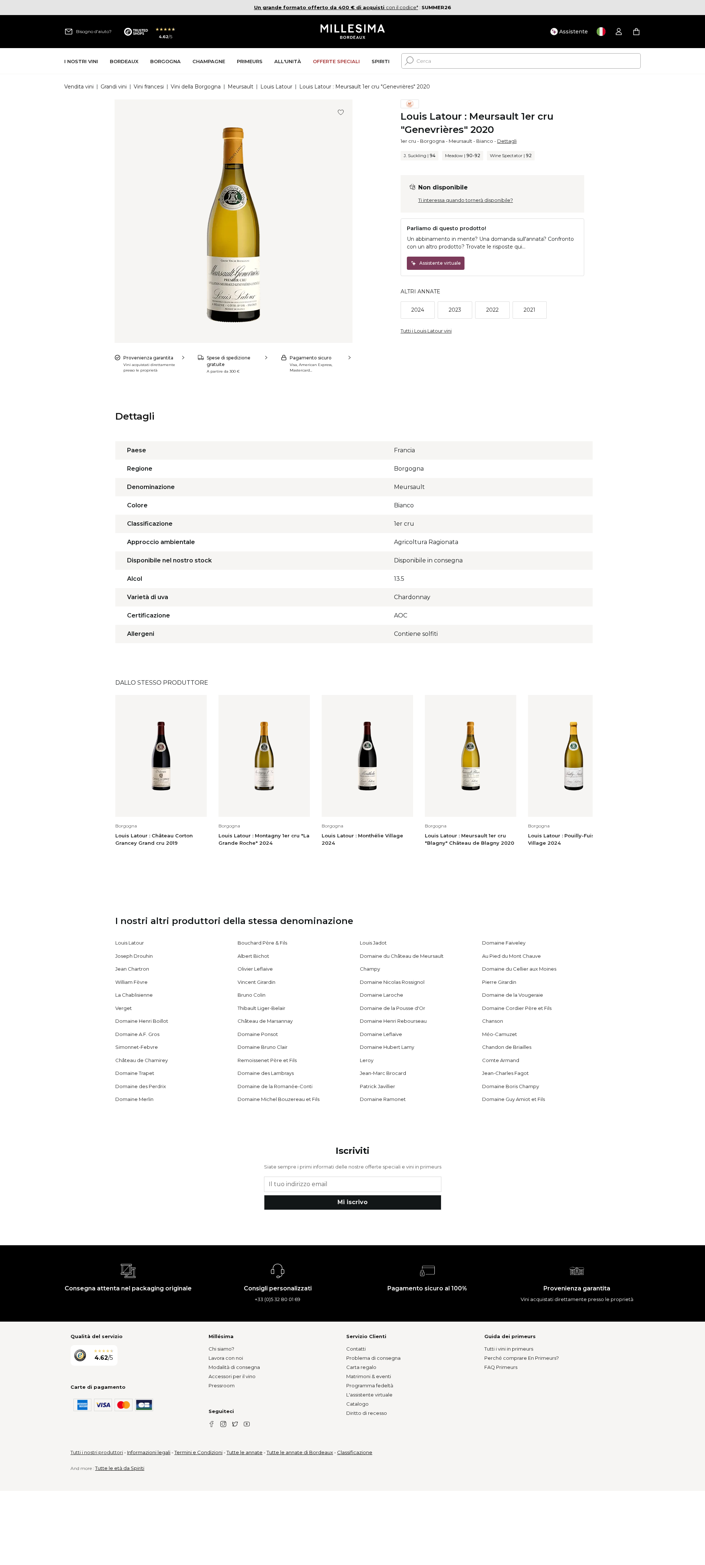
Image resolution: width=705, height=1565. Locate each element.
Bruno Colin (251, 995)
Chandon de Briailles (506, 1047)
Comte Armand (500, 1060)
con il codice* (336, 7)
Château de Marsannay (265, 1021)
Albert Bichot (253, 956)
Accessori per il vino (232, 1376)
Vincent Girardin (256, 982)
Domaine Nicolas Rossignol (392, 982)
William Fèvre (131, 982)
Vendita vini (79, 86)
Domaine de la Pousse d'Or (392, 1008)
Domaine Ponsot (258, 1034)
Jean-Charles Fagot (505, 1073)
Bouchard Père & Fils (262, 943)
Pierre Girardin (499, 982)
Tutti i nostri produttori (96, 1452)
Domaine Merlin (134, 1099)
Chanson (492, 1021)
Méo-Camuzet (499, 1034)
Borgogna (432, 141)
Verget (123, 1008)
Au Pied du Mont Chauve (511, 956)
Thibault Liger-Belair (261, 1008)
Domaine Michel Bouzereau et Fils (278, 1099)
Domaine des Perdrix (140, 1086)
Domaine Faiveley (503, 943)
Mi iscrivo (352, 1202)
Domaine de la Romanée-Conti (275, 1086)
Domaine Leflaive (381, 1034)
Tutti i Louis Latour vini (426, 331)
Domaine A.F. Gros (137, 1034)
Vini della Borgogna (196, 86)
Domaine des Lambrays (266, 1073)
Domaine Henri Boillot (141, 1021)
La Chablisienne (134, 995)
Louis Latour (276, 86)
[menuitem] (81, 61)
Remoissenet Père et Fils (267, 1060)
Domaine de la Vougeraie (512, 995)
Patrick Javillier (377, 1086)
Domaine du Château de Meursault (402, 956)
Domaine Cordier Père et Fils (517, 1008)
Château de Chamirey (141, 1060)
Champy (370, 969)
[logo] (353, 32)
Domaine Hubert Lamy (387, 1047)
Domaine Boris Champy (510, 1086)
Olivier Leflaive (255, 969)
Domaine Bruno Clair (263, 1047)
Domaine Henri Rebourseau (393, 1021)
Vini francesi (149, 86)
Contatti (356, 1349)
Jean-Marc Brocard (383, 1073)
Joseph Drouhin (134, 956)
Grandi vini (114, 86)
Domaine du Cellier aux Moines (519, 969)
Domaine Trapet (134, 1073)
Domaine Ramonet (383, 1099)
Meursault (240, 86)
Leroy (366, 1060)
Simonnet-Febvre (136, 1047)
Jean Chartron (132, 969)
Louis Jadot (373, 943)
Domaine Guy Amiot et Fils (513, 1099)
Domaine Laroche (381, 995)
